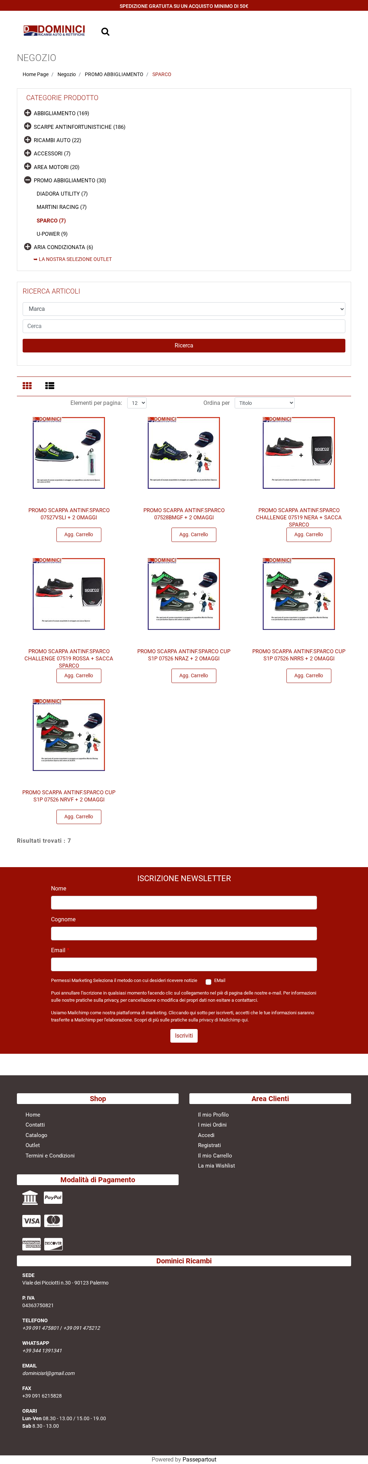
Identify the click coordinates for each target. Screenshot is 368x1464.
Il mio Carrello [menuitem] (215, 1155)
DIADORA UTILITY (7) (62, 194)
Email (60, 950)
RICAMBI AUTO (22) (57, 140)
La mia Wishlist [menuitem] (216, 1166)
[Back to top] (353, 1447)
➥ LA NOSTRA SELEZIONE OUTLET (72, 259)
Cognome (63, 919)
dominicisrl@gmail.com (48, 1373)
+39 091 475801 (40, 1328)
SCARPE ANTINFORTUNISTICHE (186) (79, 127)
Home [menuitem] (33, 1115)
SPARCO (161, 74)
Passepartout (199, 1459)
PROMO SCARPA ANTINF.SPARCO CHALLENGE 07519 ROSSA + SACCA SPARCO (68, 658)
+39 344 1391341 (42, 1350)
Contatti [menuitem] (35, 1125)
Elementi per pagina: (96, 402)
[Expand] (28, 112)
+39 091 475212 (81, 1328)
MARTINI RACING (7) (62, 207)
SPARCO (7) (51, 221)
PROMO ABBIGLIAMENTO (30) (70, 180)
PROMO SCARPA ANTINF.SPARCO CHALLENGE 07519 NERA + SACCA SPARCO (299, 517)
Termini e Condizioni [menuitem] (50, 1155)
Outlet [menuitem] (33, 1145)
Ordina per (216, 402)
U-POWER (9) (52, 234)
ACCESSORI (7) (52, 153)
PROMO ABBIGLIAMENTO (114, 74)
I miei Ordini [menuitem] (212, 1125)
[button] (184, 345)
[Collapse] (28, 179)
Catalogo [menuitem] (36, 1135)
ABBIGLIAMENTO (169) (61, 113)
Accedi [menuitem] (206, 1135)
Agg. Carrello (78, 534)
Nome (58, 888)
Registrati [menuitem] (209, 1145)
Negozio (67, 74)
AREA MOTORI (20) (56, 167)
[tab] (28, 386)
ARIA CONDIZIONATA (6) (63, 247)
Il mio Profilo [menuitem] (213, 1115)
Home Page (36, 74)
